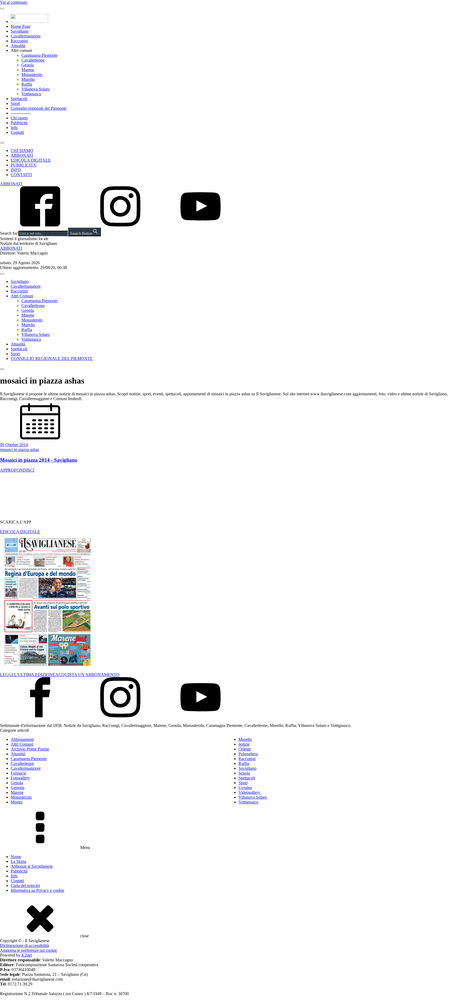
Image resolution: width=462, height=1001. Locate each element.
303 (14, 498)
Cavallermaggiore (26, 36)
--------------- (21, 113)
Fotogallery (20, 778)
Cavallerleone (33, 60)
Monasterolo (32, 74)
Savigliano (20, 31)
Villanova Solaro (35, 89)
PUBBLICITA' (24, 165)
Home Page (20, 26)
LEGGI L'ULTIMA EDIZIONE (27, 674)
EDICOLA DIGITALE (31, 160)
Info (14, 127)
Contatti (17, 132)
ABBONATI (22, 155)
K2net (26, 955)
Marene (27, 69)
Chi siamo (19, 118)
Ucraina (245, 787)
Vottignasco (31, 94)
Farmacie (18, 773)
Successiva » (21, 508)
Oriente (244, 749)
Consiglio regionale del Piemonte (39, 108)
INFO (16, 170)
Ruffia (26, 84)
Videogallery (249, 792)
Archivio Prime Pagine (30, 749)
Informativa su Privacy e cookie (37, 890)
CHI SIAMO (22, 150)
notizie (244, 744)
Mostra (16, 802)
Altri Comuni (22, 296)
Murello (28, 79)
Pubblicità (19, 122)
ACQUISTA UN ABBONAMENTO (87, 674)
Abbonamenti (22, 739)
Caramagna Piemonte (39, 55)
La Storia (18, 861)
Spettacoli (19, 98)
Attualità (18, 45)
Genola (27, 65)
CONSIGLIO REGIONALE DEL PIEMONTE (52, 358)
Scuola (244, 773)
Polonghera (248, 754)
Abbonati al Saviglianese (32, 866)
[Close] (2, 143)
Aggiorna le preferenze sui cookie (28, 950)
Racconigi (19, 41)
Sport (15, 103)
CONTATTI (21, 174)
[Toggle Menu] (2, 8)
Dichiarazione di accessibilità (24, 945)
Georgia (17, 787)
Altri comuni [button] (21, 50)
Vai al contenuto (13, 2)
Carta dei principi (25, 885)
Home (16, 856)
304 (14, 503)
